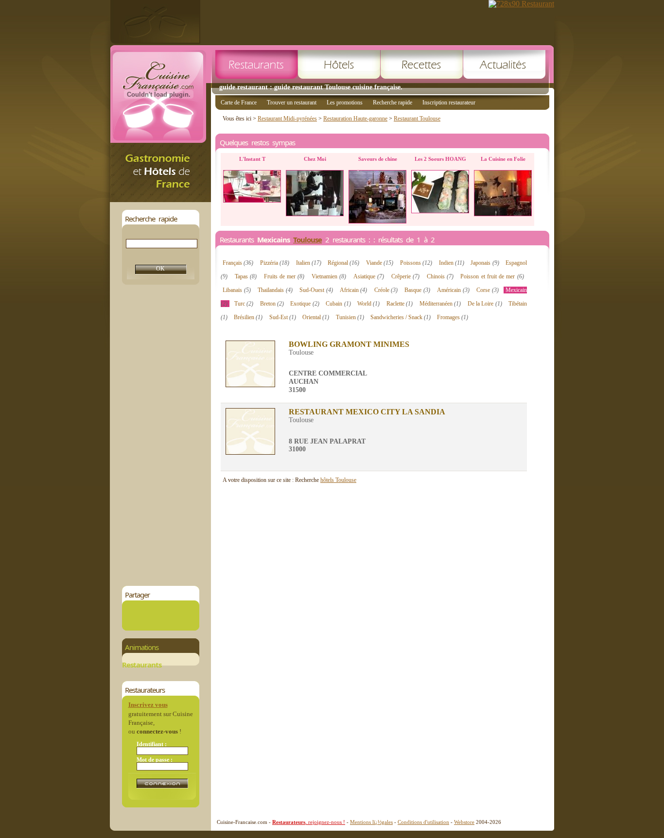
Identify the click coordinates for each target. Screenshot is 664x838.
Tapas (246, 276)
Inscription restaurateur (448, 102)
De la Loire (485, 303)
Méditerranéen (440, 303)
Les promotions (345, 102)
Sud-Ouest (316, 290)
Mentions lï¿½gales (371, 822)
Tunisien (350, 317)
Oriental (315, 317)
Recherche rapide (392, 102)
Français (238, 262)
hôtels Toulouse (338, 480)
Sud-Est (282, 317)
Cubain (338, 303)
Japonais (485, 262)
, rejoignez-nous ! (308, 822)
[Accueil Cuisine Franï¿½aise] (160, 199)
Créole (386, 290)
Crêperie (405, 276)
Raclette (399, 303)
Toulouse (307, 239)
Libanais (237, 290)
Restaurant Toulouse (417, 118)
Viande (379, 262)
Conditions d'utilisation (423, 822)
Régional (343, 262)
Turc (243, 303)
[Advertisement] (160, 435)
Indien (451, 262)
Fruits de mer (284, 276)
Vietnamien (329, 276)
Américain (453, 290)
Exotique (304, 303)
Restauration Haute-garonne (355, 118)
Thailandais (275, 290)
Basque (417, 290)
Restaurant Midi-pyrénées (287, 118)
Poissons (416, 262)
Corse (487, 290)
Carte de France (239, 102)
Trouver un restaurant (291, 102)
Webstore (464, 822)
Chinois (440, 276)
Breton (272, 303)
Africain (353, 290)
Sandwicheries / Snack (400, 317)
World (368, 303)
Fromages (452, 317)
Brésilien (248, 317)
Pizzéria (274, 262)
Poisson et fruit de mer (492, 276)
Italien (308, 262)
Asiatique (368, 276)
